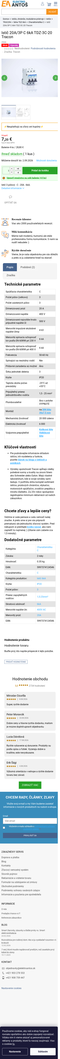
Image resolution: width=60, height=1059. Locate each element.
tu (14, 1044)
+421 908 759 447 (15, 1002)
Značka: (12, 51)
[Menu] (53, 4)
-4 (18, 174)
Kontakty (6, 890)
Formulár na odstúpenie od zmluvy (19, 906)
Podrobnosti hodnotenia (43, 48)
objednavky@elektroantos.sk (20, 992)
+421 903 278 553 (15, 997)
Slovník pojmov (9, 898)
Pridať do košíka (38, 172)
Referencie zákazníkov (11, 942)
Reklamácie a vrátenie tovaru (16, 902)
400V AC (39, 627)
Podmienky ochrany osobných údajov (20, 915)
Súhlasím (43, 1051)
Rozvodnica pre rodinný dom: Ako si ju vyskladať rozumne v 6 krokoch (28, 966)
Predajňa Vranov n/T (10, 938)
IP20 (37, 601)
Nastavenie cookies (11, 1012)
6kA (37, 621)
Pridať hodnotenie (16, 680)
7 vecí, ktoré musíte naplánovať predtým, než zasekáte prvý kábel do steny (27, 975)
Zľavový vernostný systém (14, 894)
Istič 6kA (39, 596)
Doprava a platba (10, 882)
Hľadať (50, 12)
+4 (18, 170)
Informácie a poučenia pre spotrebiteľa (21, 919)
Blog (3, 886)
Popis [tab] (10, 272)
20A (37, 633)
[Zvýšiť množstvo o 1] (11, 170)
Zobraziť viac (29, 806)
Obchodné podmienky (12, 911)
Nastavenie (15, 1051)
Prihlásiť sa (28, 860)
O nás (4, 934)
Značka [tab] (11, 280)
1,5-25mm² (40, 614)
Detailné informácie (11, 189)
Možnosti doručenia (11, 162)
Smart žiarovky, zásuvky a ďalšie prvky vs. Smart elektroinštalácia (23, 956)
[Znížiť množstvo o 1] (11, 174)
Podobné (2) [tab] (28, 272)
